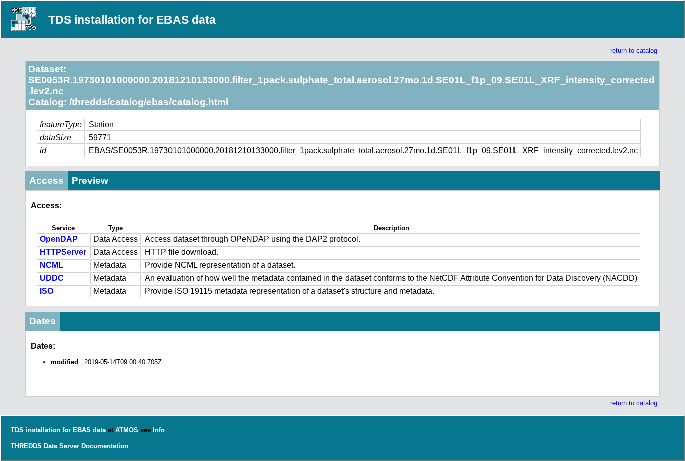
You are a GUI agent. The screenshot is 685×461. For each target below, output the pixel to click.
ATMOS (126, 430)
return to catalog (633, 50)
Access (46, 180)
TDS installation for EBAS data (132, 19)
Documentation (104, 446)
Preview (90, 180)
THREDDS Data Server (45, 446)
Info (159, 430)
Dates (42, 321)
